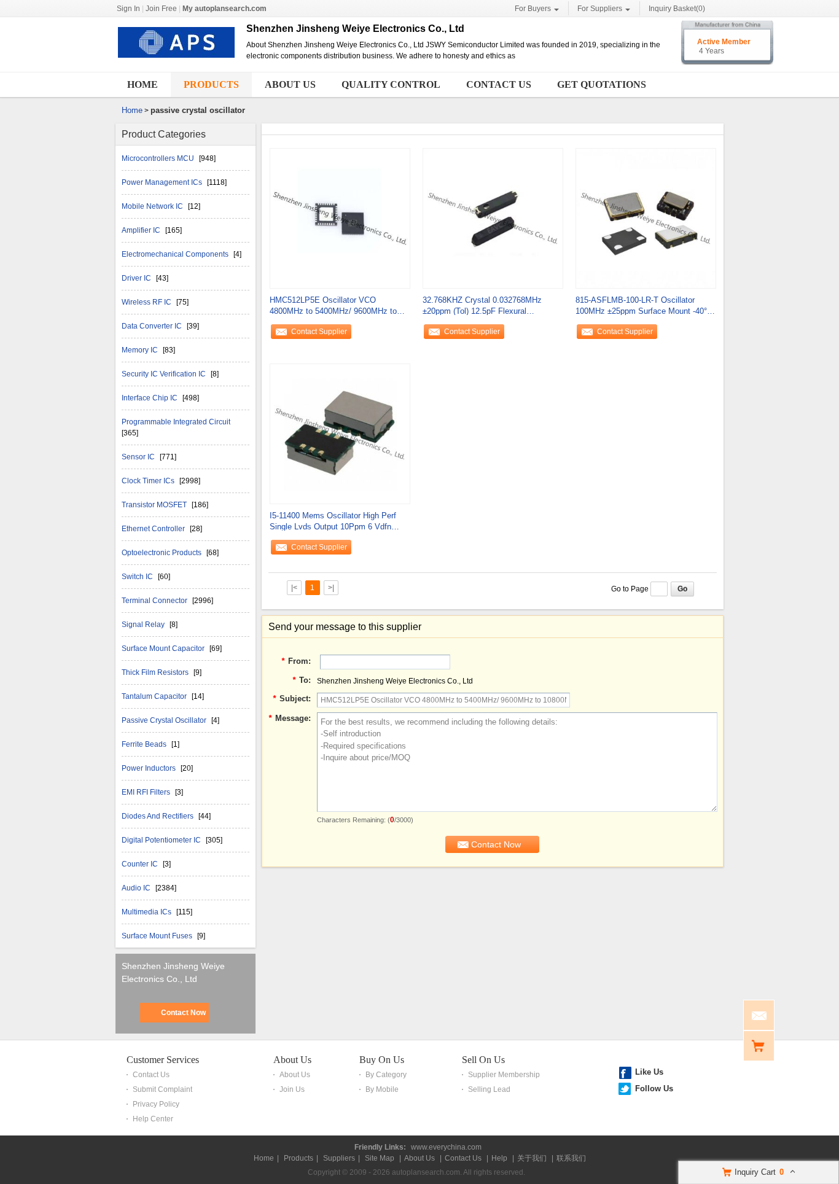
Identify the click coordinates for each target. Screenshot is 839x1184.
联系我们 (571, 1158)
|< (294, 587)
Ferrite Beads (145, 744)
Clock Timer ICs (149, 481)
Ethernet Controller (154, 528)
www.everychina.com (446, 1147)
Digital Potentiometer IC (162, 840)
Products (211, 84)
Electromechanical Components (176, 254)
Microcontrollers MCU (159, 158)
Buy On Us (381, 1059)
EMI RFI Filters (147, 792)
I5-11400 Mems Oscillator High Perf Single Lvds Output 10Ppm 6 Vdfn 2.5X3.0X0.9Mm (333, 521)
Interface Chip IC (150, 398)
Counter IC (141, 864)
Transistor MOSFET (155, 504)
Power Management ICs (163, 182)
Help (499, 1158)
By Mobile (382, 1089)
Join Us (292, 1089)
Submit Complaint (162, 1089)
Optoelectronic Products (162, 552)
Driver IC (137, 278)
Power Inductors (150, 768)
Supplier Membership (504, 1074)
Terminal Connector (155, 600)
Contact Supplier (319, 331)
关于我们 (532, 1158)
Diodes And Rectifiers (158, 816)
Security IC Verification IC (165, 374)
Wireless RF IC (147, 302)
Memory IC (141, 350)
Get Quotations (601, 84)
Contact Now (183, 1012)
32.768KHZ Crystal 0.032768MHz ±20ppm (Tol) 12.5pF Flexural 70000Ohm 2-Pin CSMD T (482, 306)
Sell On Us (483, 1059)
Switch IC (138, 576)
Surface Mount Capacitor (164, 648)
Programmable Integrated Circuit (176, 422)
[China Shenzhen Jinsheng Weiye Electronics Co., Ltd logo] (176, 58)
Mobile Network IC (153, 206)
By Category (386, 1074)
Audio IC (137, 888)
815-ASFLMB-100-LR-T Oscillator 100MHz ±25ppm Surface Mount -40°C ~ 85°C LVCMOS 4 (644, 306)
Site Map (379, 1158)
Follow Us (654, 1088)
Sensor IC (139, 457)
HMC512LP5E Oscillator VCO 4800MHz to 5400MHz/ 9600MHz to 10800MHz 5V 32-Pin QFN (333, 306)
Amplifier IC (142, 230)
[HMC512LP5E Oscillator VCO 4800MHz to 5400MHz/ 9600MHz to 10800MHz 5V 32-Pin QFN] (340, 217)
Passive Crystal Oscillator (165, 720)
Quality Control (390, 84)
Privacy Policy (156, 1104)
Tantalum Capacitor (155, 696)
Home (142, 84)
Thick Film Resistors (156, 672)
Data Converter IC (153, 326)
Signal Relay (144, 624)
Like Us (649, 1072)
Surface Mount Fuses (158, 936)
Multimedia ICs (147, 912)
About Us (290, 84)
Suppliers (339, 1158)
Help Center (153, 1119)
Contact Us (498, 84)
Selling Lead (489, 1089)
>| (331, 587)
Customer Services (163, 1059)
